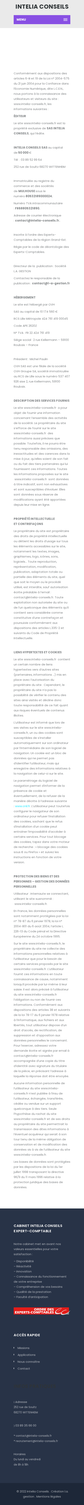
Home (29, 45)
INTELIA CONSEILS (42, 6)
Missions (23, 1348)
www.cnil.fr (22, 806)
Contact (24, 1368)
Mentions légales (48, 1496)
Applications (27, 1355)
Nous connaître (29, 1362)
